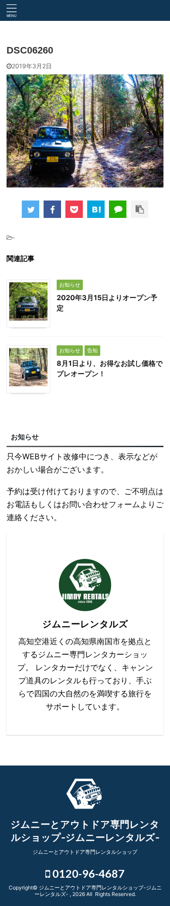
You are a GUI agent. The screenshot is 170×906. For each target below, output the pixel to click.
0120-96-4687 (87, 873)
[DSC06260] (96, 209)
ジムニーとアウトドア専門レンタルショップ (85, 852)
